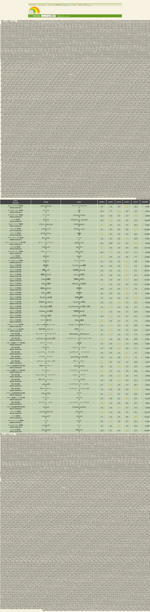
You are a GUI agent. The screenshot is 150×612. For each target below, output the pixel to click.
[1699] (3, 95)
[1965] (82, 107)
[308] (77, 31)
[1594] (7, 89)
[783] (46, 51)
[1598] (24, 89)
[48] (132, 21)
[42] (116, 21)
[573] (80, 42)
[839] (87, 53)
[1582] (106, 88)
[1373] (118, 77)
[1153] (84, 67)
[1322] (52, 75)
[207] (32, 28)
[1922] (49, 105)
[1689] (110, 93)
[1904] (122, 103)
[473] (39, 38)
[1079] (72, 63)
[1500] (58, 84)
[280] (131, 30)
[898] (138, 54)
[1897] (93, 103)
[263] (73, 30)
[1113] (66, 65)
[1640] (52, 91)
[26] (75, 21)
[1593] (3, 89)
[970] (83, 58)
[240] (145, 28)
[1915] (20, 105)
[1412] (134, 79)
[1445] (124, 81)
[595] (5, 44)
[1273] (144, 72)
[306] (70, 31)
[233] (121, 28)
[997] (26, 60)
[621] (94, 44)
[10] (34, 21)
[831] (60, 53)
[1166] (139, 67)
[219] (73, 28)
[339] (32, 33)
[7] (28, 21)
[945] (148, 56)
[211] (46, 28)
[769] (148, 49)
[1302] (117, 74)
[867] (32, 54)
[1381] (3, 79)
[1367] (93, 77)
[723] (141, 47)
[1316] (27, 75)
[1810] (24, 100)
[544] (131, 40)
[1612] (83, 89)
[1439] (98, 81)
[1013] (92, 60)
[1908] (139, 103)
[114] (15, 24)
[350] (70, 33)
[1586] (122, 88)
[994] (16, 60)
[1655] (115, 91)
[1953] (31, 107)
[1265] (110, 72)
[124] (49, 24)
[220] (77, 28)
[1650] (94, 91)
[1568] (47, 88)
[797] (94, 51)
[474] (43, 38)
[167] (46, 26)
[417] (148, 35)
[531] (87, 40)
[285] (148, 30)
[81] (68, 23)
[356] (90, 33)
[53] (145, 21)
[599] (19, 44)
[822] (29, 53)
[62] (19, 23)
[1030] (14, 61)
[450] (111, 37)
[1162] (122, 67)
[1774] (21, 98)
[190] (124, 26)
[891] (114, 54)
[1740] (27, 96)
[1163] (127, 67)
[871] (46, 54)
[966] (70, 58)
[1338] (120, 75)
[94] (102, 23)
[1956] (44, 107)
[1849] (39, 102)
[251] (32, 30)
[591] (141, 42)
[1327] (73, 75)
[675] (128, 46)
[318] (111, 31)
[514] (29, 40)
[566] (56, 42)
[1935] (104, 105)
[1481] (127, 82)
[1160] (114, 67)
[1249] (42, 72)
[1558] (4, 88)
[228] (104, 28)
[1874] (145, 102)
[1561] (17, 88)
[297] (39, 31)
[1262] (97, 72)
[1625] (138, 89)
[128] (63, 24)
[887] (100, 54)
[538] (111, 40)
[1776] (30, 98)
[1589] (135, 88)
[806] (124, 51)
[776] (22, 51)
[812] (145, 51)
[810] (138, 51)
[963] (60, 58)
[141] (107, 24)
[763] (128, 49)
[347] (60, 33)
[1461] (42, 82)
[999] (33, 60)
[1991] (42, 109)
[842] (97, 53)
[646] (29, 46)
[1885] (42, 103)
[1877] (9, 103)
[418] (2, 37)
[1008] (71, 60)
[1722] (100, 95)
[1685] (93, 93)
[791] (73, 51)
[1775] (25, 98)
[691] (32, 47)
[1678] (63, 93)
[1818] (58, 100)
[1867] (115, 102)
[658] (70, 46)
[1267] (118, 72)
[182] (97, 26)
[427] (32, 37)
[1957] (48, 107)
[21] (62, 21)
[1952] (27, 107)
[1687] (101, 93)
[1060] (141, 61)
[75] (53, 23)
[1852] (52, 102)
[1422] (27, 81)
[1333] (98, 75)
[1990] (38, 109)
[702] (70, 47)
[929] (94, 56)
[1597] (20, 89)
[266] (83, 30)
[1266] (114, 72)
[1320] (44, 75)
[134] (83, 24)
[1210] (27, 70)
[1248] (38, 72)
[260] (63, 30)
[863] (19, 54)
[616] (77, 44)
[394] (70, 35)
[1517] (130, 84)
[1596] (16, 89)
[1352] (30, 77)
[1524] (10, 86)
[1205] (6, 70)
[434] (56, 37)
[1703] (20, 95)
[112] (9, 24)
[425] (26, 37)
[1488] (7, 84)
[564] (49, 42)
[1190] (92, 68)
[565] (53, 42)
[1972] (111, 107)
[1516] (125, 84)
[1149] (68, 67)
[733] (26, 49)
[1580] (97, 88)
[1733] (146, 95)
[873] (53, 54)
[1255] (68, 72)
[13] (41, 21)
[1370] (106, 77)
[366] (124, 33)
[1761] (115, 96)
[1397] (71, 79)
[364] (117, 33)
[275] (114, 30)
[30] (85, 21)
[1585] (118, 88)
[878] (70, 54)
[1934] (100, 105)
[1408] (117, 79)
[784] (49, 51)
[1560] (13, 88)
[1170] (7, 68)
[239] (141, 28)
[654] (56, 46)
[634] (138, 44)
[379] (19, 35)
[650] (43, 46)
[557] (26, 42)
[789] (66, 51)
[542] (124, 40)
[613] (66, 44)
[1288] (58, 74)
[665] (94, 46)
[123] (46, 24)
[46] (127, 21)
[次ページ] (11, 21)
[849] (121, 53)
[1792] (97, 98)
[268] (90, 30)
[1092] (127, 63)
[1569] (51, 88)
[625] (107, 44)
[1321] (48, 75)
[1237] (141, 70)
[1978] (136, 107)
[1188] (83, 68)
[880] (77, 54)
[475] (46, 38)
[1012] (87, 60)
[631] (128, 44)
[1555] (141, 86)
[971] (87, 58)
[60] (14, 23)
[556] (22, 42)
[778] (29, 51)
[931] (100, 56)
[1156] (97, 67)
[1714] (66, 95)
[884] (90, 54)
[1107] (41, 65)
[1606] (58, 89)
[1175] (28, 68)
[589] (134, 42)
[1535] (56, 86)
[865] (26, 54)
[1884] (38, 103)
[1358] (55, 77)
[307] (73, 31)
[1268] (122, 72)
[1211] (31, 70)
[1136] (13, 67)
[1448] (136, 81)
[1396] (66, 79)
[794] (83, 51)
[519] (46, 40)
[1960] (60, 107)
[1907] (135, 103)
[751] (87, 49)
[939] (128, 56)
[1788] (80, 98)
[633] (134, 44)
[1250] (47, 72)
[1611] (79, 89)
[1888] (55, 103)
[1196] (117, 68)
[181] (94, 26)
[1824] (83, 100)
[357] (94, 33)
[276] (117, 30)
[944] (145, 56)
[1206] (10, 70)
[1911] (3, 105)
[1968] (94, 107)
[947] (5, 58)
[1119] (90, 65)
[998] (29, 60)
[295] (32, 31)
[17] (52, 21)
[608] (49, 44)
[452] (117, 37)
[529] (80, 40)
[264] (77, 30)
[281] (134, 30)
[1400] (83, 79)
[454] (124, 37)
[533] (94, 40)
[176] (77, 26)
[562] (43, 42)
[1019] (117, 60)
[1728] (125, 95)
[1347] (9, 77)
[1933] (96, 105)
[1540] (77, 86)
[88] (86, 23)
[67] (32, 23)
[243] (5, 30)
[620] (90, 44)
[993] (12, 60)
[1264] (106, 72)
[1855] (65, 102)
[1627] (146, 89)
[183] (100, 26)
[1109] (49, 65)
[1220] (69, 70)
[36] (101, 21)
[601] (26, 44)
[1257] (76, 72)
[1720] (92, 95)
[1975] (124, 107)
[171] (60, 26)
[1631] (14, 91)
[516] (36, 40)
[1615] (96, 89)
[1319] (39, 75)
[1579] (93, 88)
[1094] (135, 63)
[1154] (89, 67)
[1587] (127, 88)
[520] (49, 40)
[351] (73, 33)
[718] (124, 47)
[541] (121, 40)
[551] (5, 42)
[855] (141, 53)
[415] (141, 35)
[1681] (76, 93)
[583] (114, 42)
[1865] (107, 102)
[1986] (21, 109)
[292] (22, 31)
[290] (15, 31)
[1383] (11, 79)
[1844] (18, 102)
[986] (138, 58)
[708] (90, 47)
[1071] (38, 63)
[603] (32, 44)
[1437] (90, 81)
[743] (60, 49)
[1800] (131, 98)
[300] (49, 31)
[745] (66, 49)
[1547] (107, 86)
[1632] (18, 91)
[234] (124, 28)
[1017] (109, 60)
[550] (2, 42)
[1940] (125, 105)
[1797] (118, 98)
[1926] (66, 105)
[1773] (17, 98)
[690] (29, 47)
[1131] (141, 65)
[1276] (7, 74)
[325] (134, 31)
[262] (70, 30)
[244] (9, 30)
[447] (100, 37)
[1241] (9, 72)
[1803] (144, 98)
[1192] (100, 68)
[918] (56, 56)
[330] (2, 33)
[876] (63, 54)
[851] (128, 53)
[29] (83, 21)
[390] (56, 35)
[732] (22, 49)
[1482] (131, 82)
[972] (90, 58)
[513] (26, 40)
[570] (70, 42)
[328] (145, 31)
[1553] (132, 86)
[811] (141, 51)
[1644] (69, 91)
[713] (107, 47)
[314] (97, 31)
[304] (63, 31)
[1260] (89, 72)
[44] (121, 21)
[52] (142, 21)
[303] (60, 31)
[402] (97, 35)
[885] (94, 54)
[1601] (37, 89)
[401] (94, 35)
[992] (9, 60)
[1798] (122, 98)
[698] (56, 47)
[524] (63, 40)
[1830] (109, 100)
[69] (37, 23)
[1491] (20, 84)
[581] (107, 42)
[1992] (47, 109)
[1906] (131, 103)
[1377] (135, 77)
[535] (100, 40)
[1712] (58, 95)
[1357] (51, 77)
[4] (23, 21)
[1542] (86, 86)
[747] (73, 49)
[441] (80, 37)
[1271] (135, 72)
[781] (39, 51)
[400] (90, 35)
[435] (60, 37)
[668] (104, 46)
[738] (43, 49)
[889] (107, 54)
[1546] (103, 86)
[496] (117, 38)
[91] (94, 23)
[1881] (25, 103)
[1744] (44, 96)
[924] (77, 56)
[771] (5, 51)
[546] (138, 40)
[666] (97, 46)
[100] (117, 23)
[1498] (49, 84)
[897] (134, 54)
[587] (128, 42)
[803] (114, 51)
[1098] (3, 65)
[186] (111, 26)
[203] (19, 28)
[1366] (89, 77)
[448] (104, 37)
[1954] (35, 107)
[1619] (113, 89)
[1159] (110, 67)
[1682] (80, 93)
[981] (121, 58)
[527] (73, 40)
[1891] (68, 103)
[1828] (100, 100)
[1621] (121, 89)
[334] (15, 33)
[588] (131, 42)
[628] (117, 44)
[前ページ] (4, 21)
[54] (147, 21)
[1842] (10, 102)
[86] (81, 23)
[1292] (75, 74)
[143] (114, 24)
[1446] (128, 81)
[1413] (138, 79)
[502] (138, 38)
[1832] (117, 100)
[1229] (107, 70)
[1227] (98, 70)
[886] (97, 54)
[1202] (142, 68)
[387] (46, 35)
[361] (107, 33)
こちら (89, 5)
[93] (99, 23)
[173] (66, 26)
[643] (19, 46)
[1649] (90, 91)
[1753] (82, 96)
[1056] (124, 61)
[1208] (18, 70)
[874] (56, 54)
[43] (119, 21)
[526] (70, 40)
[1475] (101, 82)
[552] (9, 42)
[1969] (98, 107)
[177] (80, 26)
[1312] (10, 75)
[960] (49, 58)
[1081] (80, 63)
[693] (39, 47)
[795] (87, 51)
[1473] (93, 82)
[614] (70, 44)
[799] (100, 51)
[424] (22, 37)
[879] (73, 54)
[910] (29, 56)
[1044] (73, 61)
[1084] (93, 63)
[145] (121, 24)
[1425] (39, 81)
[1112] (61, 65)
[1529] (31, 86)
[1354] (38, 77)
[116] (22, 24)
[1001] (41, 60)
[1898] (97, 103)
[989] (148, 58)
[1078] (68, 63)
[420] (9, 37)
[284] (145, 30)
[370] (138, 33)
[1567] (42, 88)
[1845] (23, 102)
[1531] (39, 86)
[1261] (93, 72)
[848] (117, 53)
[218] (70, 28)
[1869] (124, 102)
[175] (73, 26)
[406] (111, 35)
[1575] (76, 88)
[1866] (111, 102)
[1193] (104, 68)
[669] (107, 46)
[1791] (93, 98)
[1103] (24, 65)
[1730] (134, 95)
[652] (49, 46)
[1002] (45, 60)
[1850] (44, 102)
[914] (43, 56)
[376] (9, 35)
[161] (26, 26)
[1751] (73, 96)
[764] (131, 49)
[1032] (23, 61)
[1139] (25, 67)
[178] (83, 26)
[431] (46, 37)
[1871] (132, 102)
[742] (56, 49)
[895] (128, 54)
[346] (56, 33)
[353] (80, 33)
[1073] (47, 63)
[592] (145, 42)
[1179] (45, 68)
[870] (43, 54)
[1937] (113, 105)
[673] (121, 46)
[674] (124, 46)
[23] (67, 21)
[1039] (52, 61)
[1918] (33, 105)
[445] (94, 37)
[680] (145, 46)
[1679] (68, 93)
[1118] (86, 65)
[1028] (6, 61)
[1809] (20, 100)
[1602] (41, 89)
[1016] (104, 60)
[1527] (23, 86)
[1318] (35, 75)
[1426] (44, 81)
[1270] (131, 72)
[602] (29, 44)
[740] (49, 49)
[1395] (62, 79)
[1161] (118, 67)
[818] (15, 53)
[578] (97, 42)
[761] (121, 49)
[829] (53, 53)
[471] (32, 38)
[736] (36, 49)
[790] (70, 51)
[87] (83, 23)
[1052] (107, 61)
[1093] (131, 63)
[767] (141, 49)
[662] (83, 46)
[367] (128, 33)
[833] (66, 53)
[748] (77, 49)
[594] (2, 44)
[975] (100, 58)
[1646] (77, 91)
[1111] (57, 65)
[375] (5, 35)
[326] (138, 31)
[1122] (103, 65)
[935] (114, 56)
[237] (134, 28)
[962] (56, 58)
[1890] (63, 103)
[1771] (9, 98)
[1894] (80, 103)
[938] (124, 56)
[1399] (79, 79)
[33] (93, 21)
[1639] (48, 91)
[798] (97, 51)
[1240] (4, 72)
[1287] (54, 74)
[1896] (89, 103)
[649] (39, 46)
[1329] (82, 75)
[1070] (34, 63)
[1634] (27, 91)
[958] (43, 58)
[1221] (73, 70)
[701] (66, 47)
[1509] (96, 84)
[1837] (138, 100)
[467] (19, 38)
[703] (73, 47)
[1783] (59, 98)
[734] (29, 49)
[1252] (55, 72)
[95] (104, 23)
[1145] (51, 67)
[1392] (49, 79)
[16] (49, 21)
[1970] (103, 107)
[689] (26, 47)
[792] (77, 51)
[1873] (141, 102)
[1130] (136, 65)
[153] (148, 24)
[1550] (120, 86)
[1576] (80, 88)
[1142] (38, 67)
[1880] (21, 103)
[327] (141, 31)
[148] (131, 24)
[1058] (132, 61)
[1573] (68, 88)
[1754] (86, 96)
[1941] (130, 105)
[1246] (30, 72)
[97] (109, 23)
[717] (121, 47)
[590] (138, 42)
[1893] (76, 103)
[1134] (4, 67)
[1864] (103, 102)
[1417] (6, 81)
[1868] (120, 102)
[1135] (9, 67)
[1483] (135, 82)
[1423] (31, 81)
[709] (94, 47)
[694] (43, 47)
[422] (15, 37)
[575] (87, 42)
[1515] (121, 84)
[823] (32, 53)
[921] (66, 56)
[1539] (73, 86)
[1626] (142, 89)
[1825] (87, 100)
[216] (63, 28)
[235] (128, 28)
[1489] (11, 84)
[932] (104, 56)
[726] (2, 49)
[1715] (71, 95)
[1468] (72, 82)
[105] (134, 23)
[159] (19, 26)
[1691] (118, 93)
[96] (107, 23)
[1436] (86, 81)
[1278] (16, 74)
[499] (128, 38)
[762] (124, 49)
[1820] (66, 100)
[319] (114, 31)
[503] (141, 38)
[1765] (132, 96)
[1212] (35, 70)
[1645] (73, 91)
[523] (60, 40)
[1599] (28, 89)
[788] (63, 51)
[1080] (76, 63)
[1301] (113, 74)
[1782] (55, 98)
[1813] (37, 100)
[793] (80, 51)
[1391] (45, 79)
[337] (26, 33)
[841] (94, 53)
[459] (141, 37)
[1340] (128, 75)
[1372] (114, 77)
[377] (12, 35)
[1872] (136, 102)
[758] (111, 49)
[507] (5, 40)
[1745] (48, 96)
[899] (141, 54)
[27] (78, 21)
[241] (148, 28)
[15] (47, 21)
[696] (49, 47)
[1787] (76, 98)
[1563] (25, 88)
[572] (77, 42)
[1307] (138, 74)
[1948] (10, 107)
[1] (18, 21)
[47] (129, 21)
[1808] (16, 100)
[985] (134, 58)
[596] (9, 44)
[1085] (97, 63)
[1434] (77, 81)
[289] (12, 31)
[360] (104, 33)
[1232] (120, 70)
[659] (73, 46)
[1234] (128, 70)
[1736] (10, 96)
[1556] (145, 86)
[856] (145, 53)
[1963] (73, 107)
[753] (94, 49)
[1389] (37, 79)
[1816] (49, 100)
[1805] (3, 100)
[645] (26, 46)
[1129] (132, 65)
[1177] (37, 68)
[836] (77, 53)
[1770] (4, 98)
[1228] (103, 70)
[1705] (28, 95)
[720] (131, 47)
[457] (134, 37)
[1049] (94, 61)
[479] (60, 38)
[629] (121, 44)
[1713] (62, 95)
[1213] (39, 70)
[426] (29, 37)
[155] (5, 26)
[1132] (145, 65)
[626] (111, 44)
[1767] (141, 96)
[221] (80, 28)
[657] (66, 46)
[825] (39, 53)
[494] (111, 38)
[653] (53, 46)
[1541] (82, 86)
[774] (15, 51)
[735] (32, 49)
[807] (128, 51)
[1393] (54, 79)
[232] (117, 28)
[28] (80, 21)
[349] (66, 33)
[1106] (36, 65)
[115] (19, 24)
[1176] (33, 68)
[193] (134, 26)
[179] (87, 26)
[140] (104, 24)
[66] (29, 23)
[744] (63, 49)
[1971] (107, 107)
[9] (32, 21)
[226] (97, 28)
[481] (66, 38)
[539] (114, 40)
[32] (90, 21)
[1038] (48, 61)
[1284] (41, 74)
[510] (15, 40)
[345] (53, 33)
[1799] (127, 98)
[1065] (13, 63)
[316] (104, 31)
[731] (19, 49)
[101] (121, 23)
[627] (114, 44)
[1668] (21, 93)
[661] (80, 46)
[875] (60, 54)
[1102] (20, 65)
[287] (5, 31)
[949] (12, 58)
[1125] (115, 65)
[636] (145, 44)
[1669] (25, 93)
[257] (53, 30)
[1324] (60, 75)
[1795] (110, 98)
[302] (56, 31)
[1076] (59, 63)
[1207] (14, 70)
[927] (87, 56)
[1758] (103, 96)
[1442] (111, 81)
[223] (87, 28)
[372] (145, 33)
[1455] (17, 82)
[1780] (47, 98)
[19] (57, 21)
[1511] (104, 84)
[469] (26, 38)
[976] (104, 58)
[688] (22, 47)
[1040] (56, 61)
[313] (94, 31)
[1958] (52, 107)
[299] (46, 31)
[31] (88, 21)
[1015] (100, 60)
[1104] (28, 65)
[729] (12, 49)
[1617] (104, 89)
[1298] (100, 74)
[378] (15, 35)
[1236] (136, 70)
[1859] (82, 102)
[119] (32, 24)
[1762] (120, 96)
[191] (128, 26)
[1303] (121, 74)
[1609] (71, 89)
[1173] (20, 68)
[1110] (53, 65)
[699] (60, 47)
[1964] (77, 107)
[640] (9, 46)
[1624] (134, 89)
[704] (77, 47)
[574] (83, 42)
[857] (148, 53)
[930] (97, 56)
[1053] (111, 61)
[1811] (28, 100)
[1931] (87, 105)
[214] (56, 28)
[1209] (23, 70)
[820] (22, 53)
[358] (97, 33)
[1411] (130, 79)
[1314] (18, 75)
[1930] (83, 105)
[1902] (114, 103)
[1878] (13, 103)
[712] (104, 47)
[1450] (145, 81)
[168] (49, 26)
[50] (137, 21)
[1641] (56, 91)
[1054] (115, 61)
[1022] (130, 60)
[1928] (75, 105)
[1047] (86, 61)
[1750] (69, 96)
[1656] (120, 91)
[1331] (90, 75)
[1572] (63, 88)
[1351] (25, 77)
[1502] (66, 84)
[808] (131, 51)
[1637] (39, 91)
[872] (49, 54)
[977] (107, 58)
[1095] (139, 63)
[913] (39, 56)
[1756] (94, 96)
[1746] (52, 96)
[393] (66, 35)
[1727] (121, 95)
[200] (9, 28)
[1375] (127, 77)
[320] (117, 31)
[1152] (80, 67)
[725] (148, 47)
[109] (148, 23)
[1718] (83, 95)
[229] (107, 28)
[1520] (142, 84)
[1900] (106, 103)
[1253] (59, 72)
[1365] (84, 77)
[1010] (79, 60)
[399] (87, 35)
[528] (77, 40)
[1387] (28, 79)
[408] (117, 35)
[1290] (66, 74)
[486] (83, 38)
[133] (80, 24)
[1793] (101, 98)
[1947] (6, 107)
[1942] (134, 105)
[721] (134, 47)
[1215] (48, 70)
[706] (83, 47)
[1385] (20, 79)
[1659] (132, 91)
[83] (73, 23)
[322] (124, 31)
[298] (43, 31)
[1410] (125, 79)
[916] (49, 56)
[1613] (87, 89)
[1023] (134, 60)
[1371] (110, 77)
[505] (148, 38)
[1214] (44, 70)
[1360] (63, 77)
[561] (39, 42)
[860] (9, 54)
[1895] (84, 103)
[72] (45, 23)
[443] (87, 37)
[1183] (62, 68)
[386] (43, 35)
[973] (94, 58)
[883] (87, 54)
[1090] (118, 63)
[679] (141, 46)
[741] (53, 49)
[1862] (94, 102)
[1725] (113, 95)
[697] (53, 47)
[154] (2, 26)
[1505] (79, 84)
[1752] (77, 96)
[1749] (65, 96)
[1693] (127, 93)
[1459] (34, 82)
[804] (117, 51)
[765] (134, 49)
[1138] (21, 67)
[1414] (142, 79)
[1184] (66, 68)
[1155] (93, 67)
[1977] (132, 107)
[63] (22, 23)
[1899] (101, 103)
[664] (90, 46)
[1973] (115, 107)
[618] (83, 44)
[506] (2, 40)
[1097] (148, 63)
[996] (23, 60)
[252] (36, 30)
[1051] (103, 61)
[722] (138, 47)
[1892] (72, 103)
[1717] (79, 95)
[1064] (9, 63)
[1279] (20, 74)
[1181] (54, 68)
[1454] (13, 82)
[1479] (118, 82)
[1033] (27, 61)
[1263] (101, 72)
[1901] (110, 103)
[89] (89, 23)
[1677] (59, 93)
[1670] (30, 93)
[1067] (21, 63)
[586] (124, 42)
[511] (19, 40)
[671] (114, 46)
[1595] (11, 89)
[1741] (31, 96)
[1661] (141, 91)
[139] (100, 24)
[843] (100, 53)
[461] (148, 37)
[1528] (27, 86)
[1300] (109, 74)
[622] (97, 44)
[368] (131, 33)
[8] (30, 21)
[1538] (69, 86)
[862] (15, 54)
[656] (63, 46)
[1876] (4, 103)
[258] (56, 30)
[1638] (44, 91)
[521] (53, 40)
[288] (9, 31)
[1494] (33, 84)
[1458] (30, 82)
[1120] (94, 65)
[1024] (138, 60)
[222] (83, 28)
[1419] (14, 81)
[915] (46, 56)
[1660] (136, 91)
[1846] (27, 102)
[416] (145, 35)
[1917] (28, 105)
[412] (131, 35)
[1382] (7, 79)
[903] (5, 56)
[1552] (128, 86)
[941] (134, 56)
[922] (70, 56)
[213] (53, 28)
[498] (124, 38)
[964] (63, 58)
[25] (72, 21)
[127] (60, 24)
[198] (2, 28)
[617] (80, 44)
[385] (39, 35)
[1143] (42, 67)
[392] (63, 35)
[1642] (60, 91)
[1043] (69, 61)
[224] (90, 28)
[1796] (114, 98)
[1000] (37, 60)
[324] (131, 31)
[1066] (17, 63)
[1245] (25, 72)
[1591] (144, 88)
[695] (46, 47)
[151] (141, 24)
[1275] (3, 74)
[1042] (65, 61)
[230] (111, 28)
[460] (145, 37)
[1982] (4, 109)
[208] (36, 28)
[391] (60, 35)
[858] (2, 54)
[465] (12, 38)
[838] (83, 53)
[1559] (9, 88)
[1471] (84, 82)
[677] (134, 46)
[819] (19, 53)
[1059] (136, 61)
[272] (104, 30)
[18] (54, 21)
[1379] (144, 77)
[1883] (34, 103)
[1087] (106, 63)
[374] (2, 35)
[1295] (87, 74)
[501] (134, 38)
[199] (5, 28)
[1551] (124, 86)
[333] (12, 33)
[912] (36, 56)
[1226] (94, 70)
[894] (124, 54)
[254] (43, 30)
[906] (15, 56)
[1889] (59, 103)
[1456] (21, 82)
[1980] (145, 107)
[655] (60, 46)
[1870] (128, 102)
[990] (2, 60)
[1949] (14, 107)
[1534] (52, 86)
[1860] (86, 102)
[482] (70, 38)
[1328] (77, 75)
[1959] (56, 107)
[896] (131, 54)
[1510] (100, 84)
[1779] (42, 98)
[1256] (72, 72)
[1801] (135, 98)
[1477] (110, 82)
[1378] (139, 77)
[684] (9, 47)
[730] (15, 49)
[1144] (47, 67)
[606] (43, 44)
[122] (43, 24)
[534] (97, 40)
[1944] (142, 105)
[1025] (142, 60)
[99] (114, 23)
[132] (77, 24)
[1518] (134, 84)
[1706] (33, 95)
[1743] (39, 96)
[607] (46, 44)
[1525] (14, 86)
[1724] (109, 95)
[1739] (23, 96)
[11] (36, 21)
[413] (134, 35)
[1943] (138, 105)
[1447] (132, 81)
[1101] (15, 65)
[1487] (3, 84)
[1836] (134, 100)
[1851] (48, 102)
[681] (148, 46)
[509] (12, 40)
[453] (121, 37)
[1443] (115, 81)
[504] (145, 38)
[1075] (55, 63)
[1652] (103, 91)
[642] (15, 46)
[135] (87, 24)
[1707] (37, 95)
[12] (39, 21)
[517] (39, 40)
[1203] (146, 68)
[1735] (6, 96)
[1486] (148, 82)
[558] (29, 42)
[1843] (14, 102)
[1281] (28, 74)
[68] (35, 23)
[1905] (127, 103)
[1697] (144, 93)
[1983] (9, 109)
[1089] (114, 63)
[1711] (54, 95)
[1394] (58, 79)
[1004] (54, 60)
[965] (66, 58)
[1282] (33, 74)
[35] (98, 21)
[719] (128, 47)
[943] (141, 56)
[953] (26, 58)
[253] (39, 30)
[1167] (144, 67)
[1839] (146, 100)
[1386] (24, 79)
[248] (22, 30)
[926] (83, 56)
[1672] (38, 93)
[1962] (69, 107)
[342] (43, 33)
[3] (21, 21)
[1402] (92, 79)
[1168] (148, 67)
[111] (5, 24)
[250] (29, 30)
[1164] (131, 67)
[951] (19, 58)
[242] (2, 30)
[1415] (146, 79)
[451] (114, 37)
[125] (53, 24)
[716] (117, 47)
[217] (66, 28)
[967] (73, 58)
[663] (87, 46)
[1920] (41, 105)
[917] (53, 56)
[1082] (84, 63)
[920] (63, 56)
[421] (12, 37)
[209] (39, 28)
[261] (66, 30)
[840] (90, 53)
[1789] (84, 98)
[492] (104, 38)
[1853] (56, 102)
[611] (60, 44)
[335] (19, 33)
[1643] (65, 91)
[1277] (11, 74)
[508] (9, 40)
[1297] (96, 74)
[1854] (60, 102)
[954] (29, 58)
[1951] (23, 107)
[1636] (35, 91)
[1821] (71, 100)
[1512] (109, 84)
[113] (12, 24)
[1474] (97, 82)
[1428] (52, 81)
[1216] (52, 70)
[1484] (139, 82)
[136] (90, 24)
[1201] (138, 68)
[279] (128, 30)
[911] (32, 56)
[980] (117, 58)
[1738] (18, 96)
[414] (138, 35)
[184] (104, 26)
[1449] (141, 81)
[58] (9, 23)
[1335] (107, 75)
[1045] (77, 61)
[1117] (82, 65)
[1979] (141, 107)
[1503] (71, 84)
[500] (131, 38)
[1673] (42, 93)
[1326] (69, 75)
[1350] (21, 77)
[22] (65, 21)
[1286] (49, 74)
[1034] (31, 61)
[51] (139, 21)
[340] (36, 33)
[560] (36, 42)
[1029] (10, 61)
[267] (87, 30)
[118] (29, 24)
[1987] (25, 109)
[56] (4, 23)
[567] (60, 42)
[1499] (54, 84)
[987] (141, 58)
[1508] (92, 84)
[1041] (60, 61)
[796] (90, 51)
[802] (111, 51)
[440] (77, 37)
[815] (5, 53)
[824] (36, 53)
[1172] (16, 68)
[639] (5, 46)
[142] (111, 24)
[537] (107, 40)
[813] (148, 51)
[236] (131, 28)
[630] (124, 44)
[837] (80, 53)
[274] (111, 30)
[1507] (87, 84)
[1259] (84, 72)
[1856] (69, 102)
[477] (53, 38)
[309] (80, 31)
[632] (131, 44)
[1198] (125, 68)
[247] (19, 30)
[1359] (59, 77)
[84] (76, 23)
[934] (111, 56)
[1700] (7, 95)
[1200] (134, 68)
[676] (131, 46)
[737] (39, 49)
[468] (22, 38)
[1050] (98, 61)
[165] (39, 26)
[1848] (35, 102)
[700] (63, 47)
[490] (97, 38)
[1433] (73, 81)
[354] (83, 33)
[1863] (98, 102)
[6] (26, 21)
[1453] (9, 82)
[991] (6, 60)
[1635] (31, 91)
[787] (60, 51)
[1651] (98, 91)
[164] (36, 26)
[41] (114, 21)
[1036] (39, 61)
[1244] (21, 72)
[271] (100, 30)
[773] (12, 51)
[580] (104, 42)
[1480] (122, 82)
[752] (90, 49)
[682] (2, 47)
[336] (22, 33)
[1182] (58, 68)
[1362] (72, 77)
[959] (46, 58)
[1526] (18, 86)
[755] (100, 49)
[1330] (86, 75)
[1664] (4, 93)
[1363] (76, 77)
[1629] (6, 91)
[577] (94, 42)
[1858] (77, 102)
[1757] (98, 96)
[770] (2, 51)
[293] (26, 31)
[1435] (82, 81)
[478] (56, 38)
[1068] (25, 63)
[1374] (122, 77)
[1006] (62, 60)
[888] (104, 54)
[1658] (128, 91)
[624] (104, 44)
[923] (73, 56)
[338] (29, 33)
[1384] (16, 79)
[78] (60, 23)
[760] (117, 49)
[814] (2, 53)
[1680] (72, 93)
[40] (111, 21)
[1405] (104, 79)
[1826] (92, 100)
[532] (90, 40)
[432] (49, 37)
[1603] (45, 89)
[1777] (34, 98)
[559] (32, 42)
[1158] (106, 67)
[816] (9, 53)
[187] (114, 26)
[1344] (145, 75)
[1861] (90, 102)
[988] (145, 58)
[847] (114, 53)
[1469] (76, 82)
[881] (80, 54)
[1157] (101, 67)
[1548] (111, 86)
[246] (15, 30)
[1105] (32, 65)
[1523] (6, 86)
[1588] (131, 88)
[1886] (47, 103)
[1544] (94, 86)
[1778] (38, 98)
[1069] (30, 63)
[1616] (100, 89)
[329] (148, 31)
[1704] (24, 95)
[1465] (59, 82)
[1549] (115, 86)
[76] (55, 23)
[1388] (33, 79)
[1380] (148, 77)
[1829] (104, 100)
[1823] (79, 100)
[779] (32, 51)
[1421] (23, 81)
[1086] (101, 63)
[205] (26, 28)
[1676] (55, 93)
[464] (9, 38)
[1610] (75, 89)
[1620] (117, 89)
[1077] (63, 63)
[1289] (62, 74)
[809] (134, 51)
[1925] (62, 105)
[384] (36, 35)
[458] (138, 37)
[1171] (11, 68)
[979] (114, 58)
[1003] (49, 60)
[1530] (35, 86)
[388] (49, 35)
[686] (15, 47)
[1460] (38, 82)
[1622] (125, 89)
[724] (145, 47)
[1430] (60, 81)
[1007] (66, 60)
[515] (32, 40)
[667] (100, 46)
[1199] (130, 68)
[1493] (28, 84)
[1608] (66, 89)
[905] (12, 56)
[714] (111, 47)
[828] (49, 53)
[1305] (130, 74)
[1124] (111, 65)
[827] (46, 53)
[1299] (104, 74)
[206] (29, 28)
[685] (12, 47)
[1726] (117, 95)
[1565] (34, 88)
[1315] (23, 75)
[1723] (104, 95)
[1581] (101, 88)
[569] (66, 42)
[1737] (14, 96)
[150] (138, 24)
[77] (58, 23)
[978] (111, 58)
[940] (131, 56)
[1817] (54, 100)
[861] (12, 54)
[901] (148, 54)
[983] (128, 58)
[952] (22, 58)
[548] (145, 40)
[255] (46, 30)
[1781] (51, 98)
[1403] (96, 79)
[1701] (11, 95)
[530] (83, 40)
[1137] (17, 67)
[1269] (127, 72)
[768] (145, 49)
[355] (87, 33)
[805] (121, 51)
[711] (100, 47)
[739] (46, 49)
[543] (128, 40)
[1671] (34, 93)
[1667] (17, 93)
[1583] (110, 88)
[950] (15, 58)
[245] (12, 30)
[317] (107, 31)
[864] (22, 54)
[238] (138, 28)
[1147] (59, 67)
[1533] (48, 86)
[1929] (79, 105)
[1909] (144, 103)
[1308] (142, 74)
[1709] (45, 95)
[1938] (117, 105)
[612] (63, 44)
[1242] (13, 72)
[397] (80, 35)
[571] (73, 42)
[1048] (90, 61)
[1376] (131, 77)
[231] (114, 28)
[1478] (114, 82)
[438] (70, 37)
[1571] (59, 88)
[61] (16, 23)
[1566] (38, 88)
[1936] (109, 105)
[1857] (73, 102)
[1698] (148, 93)
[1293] (79, 74)
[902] (2, 56)
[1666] (13, 93)
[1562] (21, 88)
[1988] (30, 109)
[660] (77, 46)
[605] (39, 44)
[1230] (111, 70)
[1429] (56, 81)
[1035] (35, 61)
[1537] (65, 86)
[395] (73, 35)
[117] (26, 24)
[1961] (65, 107)
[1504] (75, 84)
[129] (66, 24)
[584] (117, 42)
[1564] (30, 88)
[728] (9, 49)
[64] (24, 23)
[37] (103, 21)
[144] (117, 24)
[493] (107, 38)
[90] (91, 23)
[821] (26, 53)
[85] (78, 23)
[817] (12, 53)
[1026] (146, 60)
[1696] (139, 93)
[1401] (87, 79)
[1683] (84, 93)
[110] (2, 24)
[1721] (96, 95)
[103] (128, 23)
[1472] (89, 82)
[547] (141, 40)
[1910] (148, 103)
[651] (46, 46)
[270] (97, 30)
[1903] (118, 103)
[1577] (84, 88)
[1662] (145, 91)
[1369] (101, 77)
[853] (134, 53)
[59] (11, 23)
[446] (97, 37)
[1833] (121, 100)
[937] (121, 56)
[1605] (54, 89)
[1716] (75, 95)
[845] (107, 53)
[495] (114, 38)
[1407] (113, 79)
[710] (97, 47)
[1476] (106, 82)
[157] (12, 26)
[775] (19, 51)
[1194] (109, 68)
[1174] (24, 68)
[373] (148, 33)
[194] (138, 26)
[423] (19, 37)
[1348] (13, 77)
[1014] (96, 60)
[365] (121, 33)
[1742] (35, 96)
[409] (121, 35)
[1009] (75, 60)
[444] (90, 37)
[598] (15, 44)
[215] (60, 28)
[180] (90, 26)
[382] (29, 35)
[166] (43, 26)
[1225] (90, 70)
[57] (6, 23)
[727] (5, 49)
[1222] (77, 70)
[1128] (128, 65)
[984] (131, 58)
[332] (9, 33)
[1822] (75, 100)
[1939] (121, 105)
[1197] (121, 68)
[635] (141, 44)
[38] (106, 21)
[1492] (24, 84)
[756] (104, 49)
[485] (80, 38)
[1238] (145, 70)
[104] (131, 23)
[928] (90, 56)
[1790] (89, 98)
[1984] (13, 109)
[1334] (103, 75)
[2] (19, 21)
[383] (32, 35)
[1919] (37, 105)
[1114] (70, 65)
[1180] (49, 68)
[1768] (145, 96)
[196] (145, 26)
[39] (108, 21)
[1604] (49, 89)
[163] (32, 26)
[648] (36, 46)
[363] (114, 33)
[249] (26, 30)
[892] (117, 54)
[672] (117, 46)
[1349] (17, 77)
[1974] (120, 107)
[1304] (125, 74)
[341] (39, 33)
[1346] (4, 77)
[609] (53, 44)
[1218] (60, 70)
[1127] (124, 65)
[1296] (92, 74)
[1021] (125, 60)
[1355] (42, 77)
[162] (29, 26)
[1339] (124, 75)
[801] (107, 51)
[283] (141, 30)
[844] (104, 53)
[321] (121, 31)
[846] (111, 53)
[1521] (146, 84)
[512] (22, 40)
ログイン (67, 5)
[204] (22, 28)
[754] (97, 49)
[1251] (51, 72)
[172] (63, 26)
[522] (56, 40)
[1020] (121, 60)
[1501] (62, 84)
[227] (100, 28)
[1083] (89, 63)
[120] (36, 24)
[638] (2, 46)
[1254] (63, 72)
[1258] (80, 72)
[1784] (63, 98)
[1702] (16, 95)
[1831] (113, 100)
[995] (19, 60)
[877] (66, 54)
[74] (50, 23)
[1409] (121, 79)
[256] (49, 30)
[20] (59, 21)
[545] (134, 40)
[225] (94, 28)
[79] (63, 23)
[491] (100, 38)
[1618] (109, 89)
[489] (94, 38)
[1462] (47, 82)
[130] (70, 24)
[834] (70, 53)
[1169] (3, 68)
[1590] (139, 88)
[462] (2, 38)
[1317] (31, 75)
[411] (128, 35)
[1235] (132, 70)
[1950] (18, 107)
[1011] (83, 60)
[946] (2, 58)
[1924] (58, 105)
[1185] (71, 68)
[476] (49, 38)
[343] (46, 33)
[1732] (142, 95)
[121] (39, 24)
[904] (9, 56)
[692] (36, 47)
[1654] (111, 91)
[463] (5, 38)
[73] (47, 23)
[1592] (148, 88)
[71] (42, 23)
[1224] (86, 70)
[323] (128, 31)
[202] (15, 28)
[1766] (136, 96)
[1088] (110, 63)
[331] (5, 33)
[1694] (131, 93)
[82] (71, 23)
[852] (131, 53)
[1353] (34, 77)
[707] (87, 47)
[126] (56, 24)
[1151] (76, 67)
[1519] (138, 84)
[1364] (80, 77)
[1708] (41, 95)
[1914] (16, 105)
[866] (29, 54)
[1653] (107, 91)
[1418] (10, 81)
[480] (63, 38)
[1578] (89, 88)
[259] (60, 30)
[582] (111, 42)
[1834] (125, 100)
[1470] (80, 82)
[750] (83, 49)
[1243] (17, 72)
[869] (39, 54)
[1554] (136, 86)
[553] (12, 42)
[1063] (4, 63)
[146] (124, 24)
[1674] (47, 93)
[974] (97, 58)
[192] (131, 26)
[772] (9, 51)
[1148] (63, 67)
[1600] (33, 89)
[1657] (124, 91)
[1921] (45, 105)
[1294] (83, 74)
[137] (94, 24)
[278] (124, 30)
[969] (80, 58)
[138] (97, 24)
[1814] (41, 100)
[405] (107, 35)
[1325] (65, 75)
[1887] (51, 103)
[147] (128, 24)
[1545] (98, 86)
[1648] (86, 91)
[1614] (92, 89)
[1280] (24, 74)
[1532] (44, 86)
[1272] (139, 72)
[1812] (33, 100)
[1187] (79, 68)
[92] (96, 23)
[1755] (90, 96)
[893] (121, 54)
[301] (53, 31)
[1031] (18, 61)
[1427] (48, 81)
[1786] (72, 98)
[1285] (45, 74)
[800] (104, 51)
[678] (138, 46)
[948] (9, 58)
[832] (63, 53)
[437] (66, 37)
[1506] (83, 84)
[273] (107, 30)
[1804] (148, 98)
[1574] (72, 88)
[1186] (75, 68)
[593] (148, 42)
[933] (107, 56)
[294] (29, 31)
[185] (107, 26)
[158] (15, 26)
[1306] (134, 74)
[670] (111, 46)
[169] (53, 26)
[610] (56, 44)
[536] (104, 40)
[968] (77, 58)
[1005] (58, 60)
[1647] (82, 91)
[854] (138, 53)
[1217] (56, 70)
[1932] (92, 105)
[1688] (106, 93)
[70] (40, 23)
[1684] (89, 93)
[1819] (62, 100)
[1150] (72, 67)
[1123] (107, 65)
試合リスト (61, 16)
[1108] (45, 65)
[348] (63, 33)
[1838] (142, 100)
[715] (114, 47)
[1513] (113, 84)
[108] (145, 23)
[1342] (136, 75)
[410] (124, 35)
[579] (100, 42)
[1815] (45, 100)
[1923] (54, 105)
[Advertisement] (81, 10)
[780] (36, 51)
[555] (19, 42)
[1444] (120, 81)
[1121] (98, 65)
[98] (112, 23)
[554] (15, 42)
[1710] (49, 95)
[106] (138, 23)
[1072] (42, 63)
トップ (67, 16)
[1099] (7, 65)
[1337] (115, 75)
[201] (12, 28)
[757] (107, 49)
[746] (70, 49)
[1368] (97, 77)
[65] (27, 23)
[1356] (47, 77)
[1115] (74, 65)
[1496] (41, 84)
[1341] (132, 75)
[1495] (37, 84)
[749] (80, 49)
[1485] (144, 82)
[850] (124, 53)
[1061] (145, 61)
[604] (36, 44)
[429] (39, 37)
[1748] (60, 96)
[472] (36, 38)
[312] (90, 31)
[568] (63, 42)
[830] (56, 53)
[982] (124, 58)
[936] (117, 56)
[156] (9, 26)
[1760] (111, 96)
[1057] (128, 61)
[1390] (41, 79)
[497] (121, 38)
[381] (26, 35)
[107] (141, 23)
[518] (43, 40)
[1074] (51, 63)
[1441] (107, 81)
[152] (145, 24)
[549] (148, 40)
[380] (22, 35)
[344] (49, 33)
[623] (100, 44)
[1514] (117, 84)
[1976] (128, 107)
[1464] (55, 82)
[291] (19, 31)
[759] (114, 49)
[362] (111, 33)
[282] (138, 30)
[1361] (68, 77)
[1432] (69, 81)
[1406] (109, 79)
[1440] (103, 81)
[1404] (100, 79)
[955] (32, 58)
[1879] (17, 103)
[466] (15, 38)
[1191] (96, 68)
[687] (19, 47)
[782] (43, 51)
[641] (12, 46)
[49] (134, 21)
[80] (65, 23)
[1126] (120, 65)
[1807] (11, 100)
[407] (114, 35)
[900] (145, 54)
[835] (73, 53)
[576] (90, 42)
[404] (104, 35)
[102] (124, 23)
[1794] (106, 98)
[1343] (141, 75)
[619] (87, 44)
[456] (131, 37)
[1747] (56, 96)
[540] (117, 40)
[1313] (14, 75)
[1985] (17, 109)
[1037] (44, 61)
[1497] (45, 84)
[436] (63, 37)
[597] (12, 44)
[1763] (124, 96)
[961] (53, 58)
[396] (77, 35)
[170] (56, 26)
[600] (22, 44)
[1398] (75, 79)
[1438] (94, 81)
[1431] (65, 81)
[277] (121, 30)
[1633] (23, 91)
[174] (70, 26)
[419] (5, 37)
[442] (83, 37)
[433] (53, 37)
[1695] (135, 93)
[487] (87, 38)
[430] (43, 37)
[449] (107, 37)
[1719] (87, 95)
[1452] (4, 82)
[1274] (148, 72)
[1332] (94, 75)
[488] (90, 38)
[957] (39, 58)
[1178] (41, 68)
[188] (117, 26)
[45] (124, 21)
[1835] (130, 100)
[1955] (39, 107)
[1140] (30, 67)
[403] (100, 35)
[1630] (10, 91)
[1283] (37, 74)
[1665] (9, 93)
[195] (141, 26)
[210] (43, 28)
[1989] (34, 109)
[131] (73, 24)
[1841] (6, 102)
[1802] (139, 98)
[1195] (113, 68)
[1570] (55, 88)
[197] (148, 26)
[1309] (146, 74)
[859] (5, 54)
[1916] (24, 105)
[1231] (115, 70)
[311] (87, 31)
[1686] (97, 93)
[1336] (111, 75)
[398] (83, 35)
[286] (2, 31)
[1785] (68, 98)
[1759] (107, 96)
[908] (22, 56)
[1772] (13, 98)
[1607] (62, 89)
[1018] (113, 60)
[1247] (34, 72)
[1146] (55, 67)
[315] (100, 31)
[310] (83, 31)
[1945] (146, 105)
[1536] (60, 86)
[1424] (35, 81)
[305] (66, 31)
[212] (49, 28)
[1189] (87, 68)
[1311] (6, 75)
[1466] (63, 82)
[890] (111, 54)
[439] (73, 37)
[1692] (122, 93)
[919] (60, 56)
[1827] (96, 100)
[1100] (11, 65)
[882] (83, 54)
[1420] (18, 81)
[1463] (51, 82)
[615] (73, 44)
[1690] (114, 93)
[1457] (25, 82)
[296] (36, 31)
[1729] (130, 95)
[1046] (82, 61)
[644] (22, 46)
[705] (80, 47)
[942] (138, 56)
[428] (36, 37)
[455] (128, 37)
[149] (134, 24)
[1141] (34, 67)
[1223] (82, 70)
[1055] (120, 61)
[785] (53, 51)
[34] (96, 21)
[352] (77, 33)
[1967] (90, 107)
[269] (94, 30)
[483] (73, 38)
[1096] (144, 63)
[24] (70, 21)
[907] (19, 56)
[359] (100, 33)
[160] (22, 26)
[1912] (7, 105)
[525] (66, 40)
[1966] (86, 107)
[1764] (128, 96)
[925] (80, 56)
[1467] (68, 82)
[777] (26, 51)
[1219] (65, 70)
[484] (77, 38)
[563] (46, 42)
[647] (32, 46)
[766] (138, 49)
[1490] (16, 84)
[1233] (124, 70)
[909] (26, 56)
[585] (121, 42)
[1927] (71, 105)
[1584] (114, 88)
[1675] (51, 93)
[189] (121, 26)
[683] (5, 47)
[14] (44, 21)
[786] (56, 51)
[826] (43, 53)
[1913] (11, 105)
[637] (148, 44)
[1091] (122, 63)
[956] (36, 58)
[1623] (130, 89)
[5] (25, 21)
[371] (141, 33)
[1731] (138, 95)
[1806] (7, 100)
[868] (36, 54)
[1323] (56, 75)
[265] (80, 30)
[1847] (31, 102)
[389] (53, 35)
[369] (134, 33)
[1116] (78, 65)
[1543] (90, 86)
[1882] (30, 103)
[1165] (135, 67)
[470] (29, 38)
